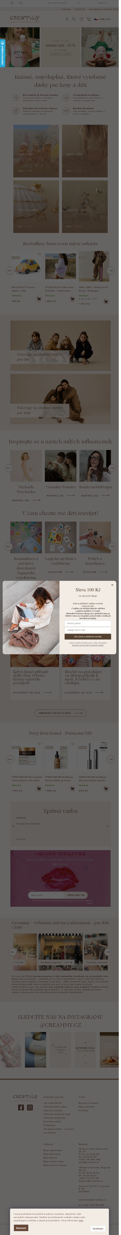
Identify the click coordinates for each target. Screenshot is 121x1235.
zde (81, 1220)
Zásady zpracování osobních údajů (88, 645)
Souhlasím (98, 1228)
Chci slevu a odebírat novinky (88, 636)
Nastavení (21, 1228)
